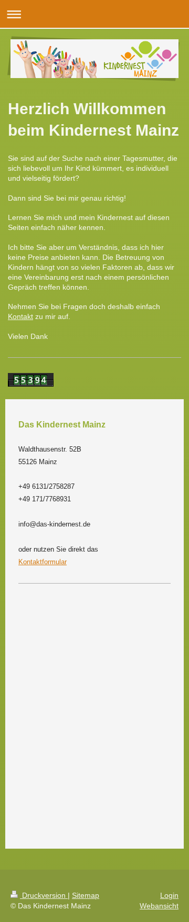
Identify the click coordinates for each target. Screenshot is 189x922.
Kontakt (20, 316)
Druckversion (44, 895)
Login (169, 895)
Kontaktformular (42, 562)
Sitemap (85, 895)
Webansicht (159, 906)
